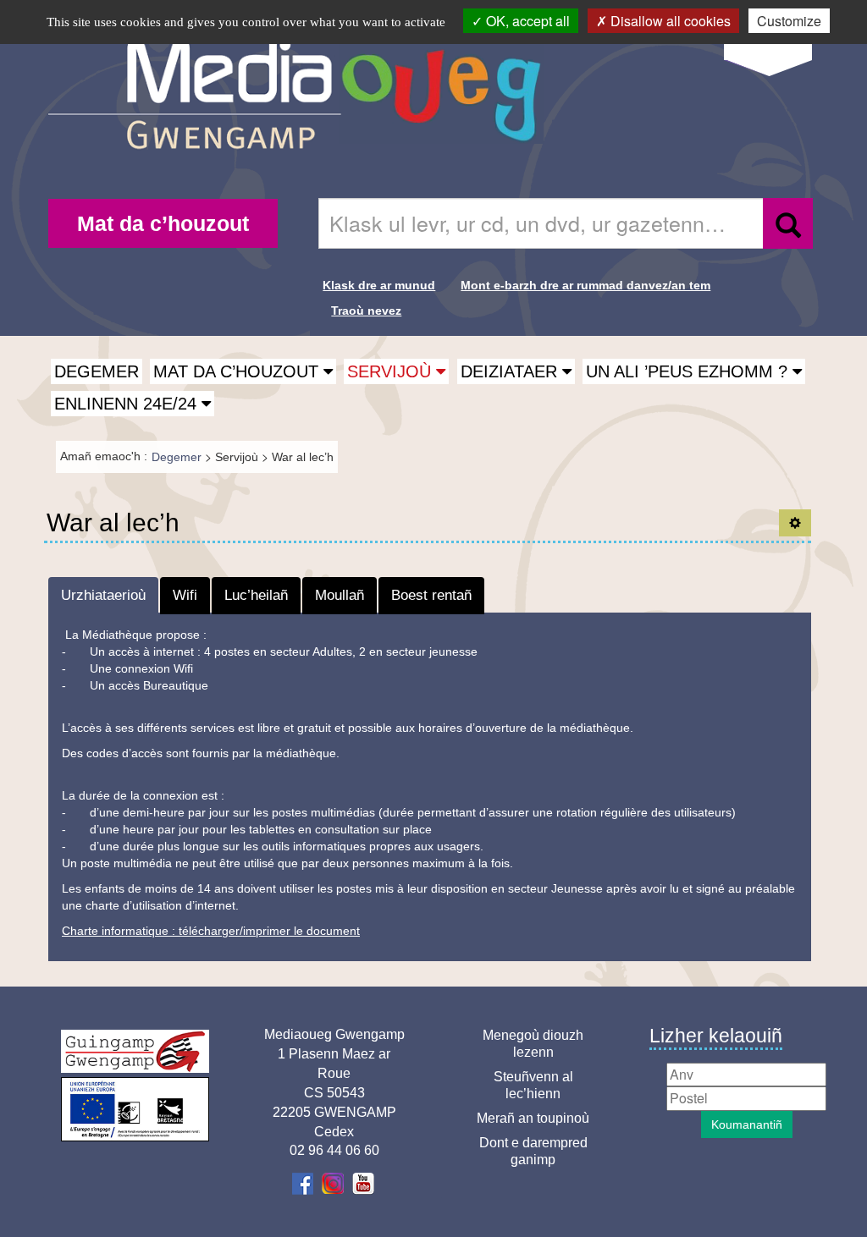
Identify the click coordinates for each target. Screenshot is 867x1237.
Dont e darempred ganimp (533, 1151)
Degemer (96, 371)
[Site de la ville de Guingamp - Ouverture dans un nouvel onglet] (135, 1051)
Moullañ (339, 595)
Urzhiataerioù (103, 595)
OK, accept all (526, 20)
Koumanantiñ (746, 1124)
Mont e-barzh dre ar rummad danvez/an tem (585, 285)
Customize (789, 20)
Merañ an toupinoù (533, 1118)
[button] (243, 371)
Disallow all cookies (669, 20)
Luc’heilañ (256, 595)
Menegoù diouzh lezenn (533, 1043)
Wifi (185, 595)
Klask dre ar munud (379, 285)
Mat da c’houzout (163, 223)
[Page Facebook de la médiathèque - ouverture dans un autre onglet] (304, 1182)
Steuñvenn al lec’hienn (533, 1085)
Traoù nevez (366, 310)
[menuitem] (163, 223)
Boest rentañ (431, 595)
